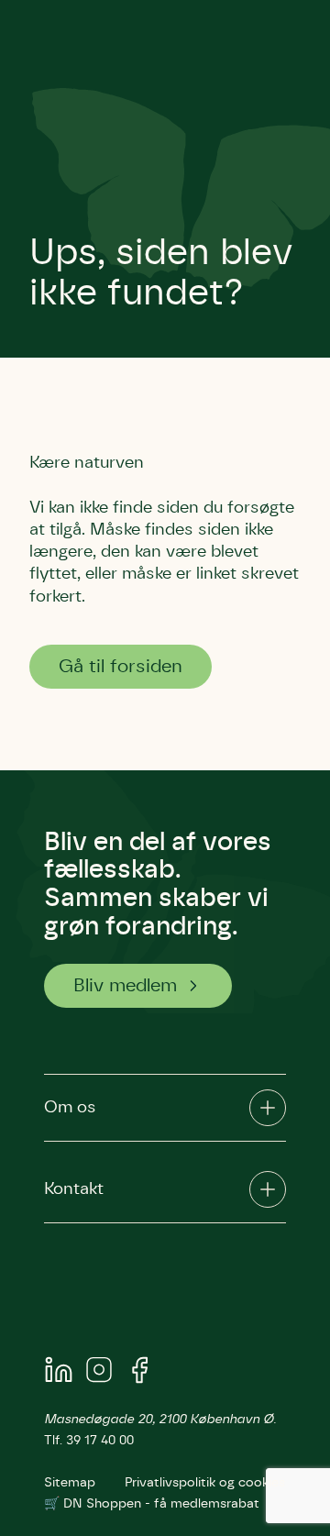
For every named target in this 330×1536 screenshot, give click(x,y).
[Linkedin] (58, 1373)
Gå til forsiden (120, 666)
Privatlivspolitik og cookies (205, 1482)
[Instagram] (99, 1373)
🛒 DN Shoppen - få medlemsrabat (151, 1503)
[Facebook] (139, 1373)
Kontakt (74, 1189)
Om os (70, 1108)
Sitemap (69, 1482)
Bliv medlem (125, 986)
